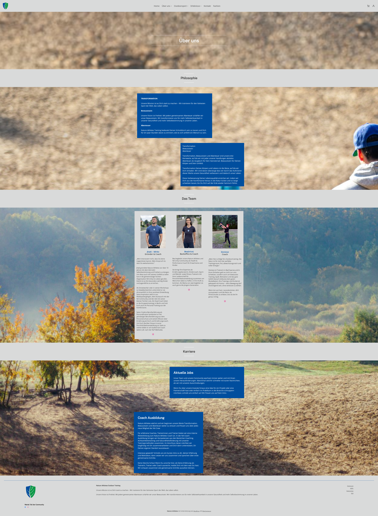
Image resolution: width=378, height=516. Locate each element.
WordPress (197, 511)
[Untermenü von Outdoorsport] (187, 5)
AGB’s (351, 488)
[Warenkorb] (368, 6)
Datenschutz (349, 491)
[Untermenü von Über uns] (171, 5)
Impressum (350, 486)
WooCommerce (206, 511)
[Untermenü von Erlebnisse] (200, 5)
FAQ (352, 493)
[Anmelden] (373, 5)
